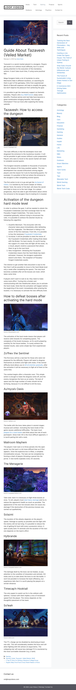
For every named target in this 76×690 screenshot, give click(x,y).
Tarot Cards (61, 170)
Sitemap (41, 687)
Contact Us (58, 10)
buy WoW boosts (27, 95)
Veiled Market (27, 658)
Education (60, 123)
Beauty (59, 113)
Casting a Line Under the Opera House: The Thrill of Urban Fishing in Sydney (64, 57)
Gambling (60, 129)
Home (28, 4)
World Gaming (62, 182)
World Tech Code (63, 188)
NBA (58, 154)
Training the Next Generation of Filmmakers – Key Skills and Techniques (63, 45)
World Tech (61, 185)
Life (58, 148)
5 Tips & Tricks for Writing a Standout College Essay (22, 660)
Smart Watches (62, 163)
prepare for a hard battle (13, 432)
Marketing (60, 151)
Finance (51, 4)
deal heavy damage (31, 500)
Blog (58, 116)
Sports (60, 4)
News (59, 157)
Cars (58, 120)
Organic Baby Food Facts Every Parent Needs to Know (23, 662)
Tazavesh (19, 658)
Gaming (42, 4)
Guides (59, 138)
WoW (33, 658)
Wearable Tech (62, 179)
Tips (58, 176)
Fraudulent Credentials (33, 234)
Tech (35, 4)
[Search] (69, 22)
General (60, 135)
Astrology (38, 10)
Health (59, 141)
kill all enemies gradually (34, 365)
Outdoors (29, 10)
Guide (13, 658)
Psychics (48, 10)
